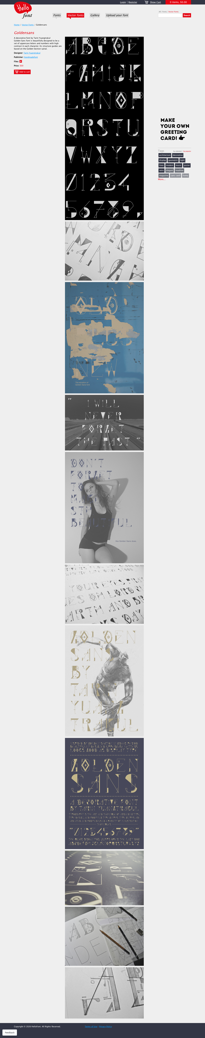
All (160, 11)
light (182, 160)
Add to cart (24, 71)
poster (187, 165)
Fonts (56, 15)
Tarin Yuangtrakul (32, 53)
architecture (164, 155)
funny (185, 175)
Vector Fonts (173, 11)
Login (123, 2)
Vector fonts (75, 15)
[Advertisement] (174, 68)
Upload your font (117, 15)
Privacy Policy (105, 1026)
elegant (169, 170)
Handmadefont (31, 57)
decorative (178, 155)
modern (169, 165)
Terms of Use (91, 1026)
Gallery (94, 15)
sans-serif (175, 175)
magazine (163, 175)
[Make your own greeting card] (174, 129)
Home (17, 24)
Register (132, 2)
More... (162, 179)
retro (161, 170)
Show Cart (155, 2)
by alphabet (177, 151)
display (162, 160)
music (178, 165)
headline (179, 170)
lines (161, 165)
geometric (173, 160)
